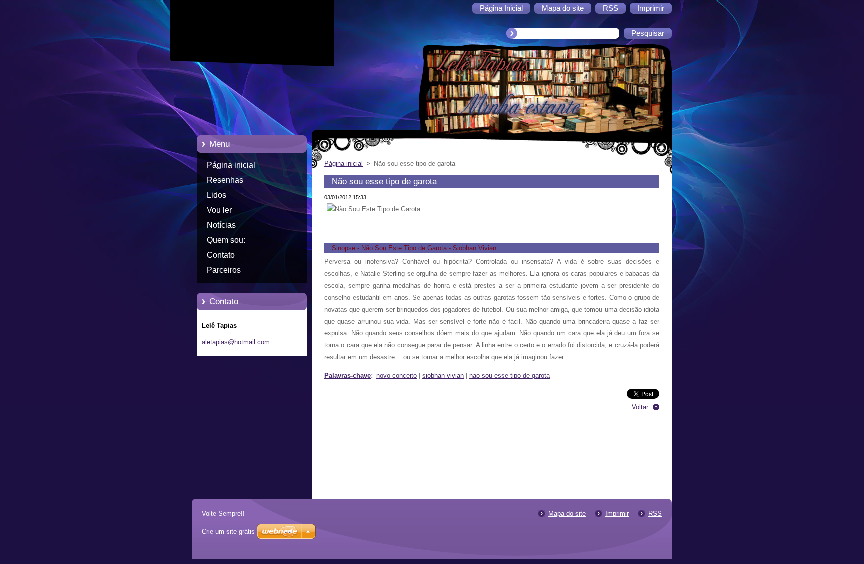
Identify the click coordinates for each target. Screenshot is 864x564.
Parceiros (224, 270)
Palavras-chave (347, 375)
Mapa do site (567, 513)
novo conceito (396, 375)
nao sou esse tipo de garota (510, 375)
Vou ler (219, 210)
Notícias (221, 225)
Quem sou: (226, 240)
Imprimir (617, 513)
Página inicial (231, 165)
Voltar (640, 407)
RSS (655, 513)
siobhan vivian (443, 375)
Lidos (216, 195)
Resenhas (225, 180)
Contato (221, 255)
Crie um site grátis (228, 531)
